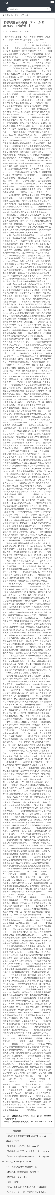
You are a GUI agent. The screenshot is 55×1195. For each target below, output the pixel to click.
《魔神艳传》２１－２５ (16, 1177)
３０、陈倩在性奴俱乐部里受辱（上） (22, 1167)
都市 (28, 15)
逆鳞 (5, 3)
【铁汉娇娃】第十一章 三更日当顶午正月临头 (26, 1192)
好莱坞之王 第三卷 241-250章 (18, 1161)
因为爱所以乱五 (12, 1141)
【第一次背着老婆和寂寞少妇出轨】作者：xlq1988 (27, 1156)
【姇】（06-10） (13, 1182)
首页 (22, 15)
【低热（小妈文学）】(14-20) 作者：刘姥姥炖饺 (26, 1187)
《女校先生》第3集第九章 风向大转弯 (23, 1172)
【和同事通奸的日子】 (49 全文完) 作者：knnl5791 (27, 1151)
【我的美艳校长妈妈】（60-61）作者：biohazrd (31, 1121)
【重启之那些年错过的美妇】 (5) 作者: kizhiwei (26, 1136)
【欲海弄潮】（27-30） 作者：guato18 (22, 1146)
